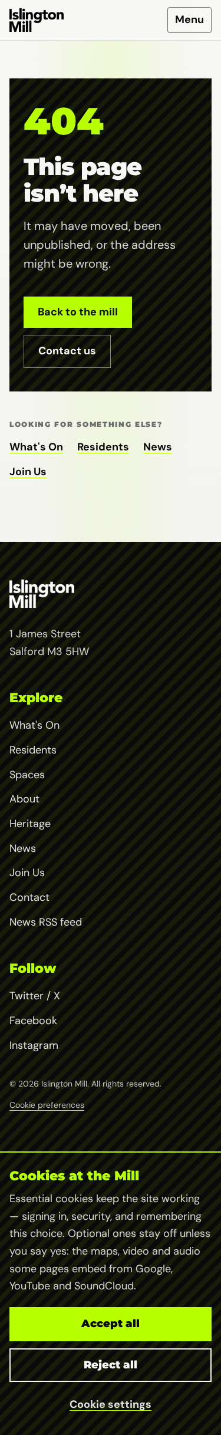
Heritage (30, 824)
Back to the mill (78, 312)
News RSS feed (45, 922)
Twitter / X (34, 996)
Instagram (33, 1045)
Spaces (27, 775)
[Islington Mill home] (36, 20)
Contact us (67, 351)
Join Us (28, 472)
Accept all (110, 1323)
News (157, 447)
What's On (36, 447)
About (24, 799)
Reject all (110, 1364)
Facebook (33, 1020)
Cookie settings (110, 1404)
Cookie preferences (46, 1105)
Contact (29, 897)
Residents (103, 447)
